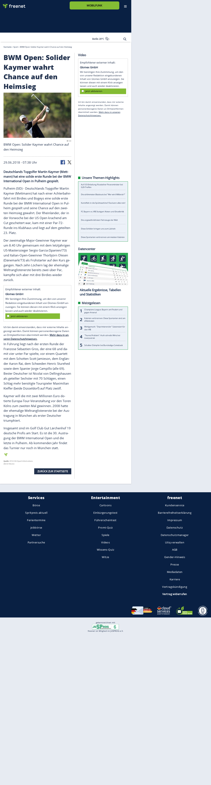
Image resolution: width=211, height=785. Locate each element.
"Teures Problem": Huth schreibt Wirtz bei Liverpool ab (102, 336)
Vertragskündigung (174, 587)
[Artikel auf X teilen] (69, 162)
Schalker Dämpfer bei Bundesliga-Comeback (103, 345)
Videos (105, 542)
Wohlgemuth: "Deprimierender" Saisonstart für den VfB (104, 328)
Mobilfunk (94, 5)
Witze (105, 557)
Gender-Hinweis (174, 557)
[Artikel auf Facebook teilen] (63, 162)
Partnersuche (36, 542)
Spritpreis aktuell (36, 513)
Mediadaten (175, 572)
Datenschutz (174, 527)
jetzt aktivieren (19, 316)
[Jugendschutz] (105, 626)
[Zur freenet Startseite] (12, 4)
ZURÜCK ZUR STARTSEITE (53, 471)
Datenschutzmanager (175, 535)
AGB (174, 550)
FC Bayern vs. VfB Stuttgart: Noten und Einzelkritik (102, 211)
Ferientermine (36, 520)
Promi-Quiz (105, 527)
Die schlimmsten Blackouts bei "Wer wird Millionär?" (103, 194)
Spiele (105, 535)
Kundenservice (174, 505)
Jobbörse (36, 527)
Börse (36, 505)
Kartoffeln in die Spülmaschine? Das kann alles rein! (103, 203)
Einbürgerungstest (105, 513)
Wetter (36, 535)
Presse (174, 565)
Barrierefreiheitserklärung (174, 513)
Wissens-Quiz (105, 550)
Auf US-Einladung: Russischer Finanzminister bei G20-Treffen (102, 185)
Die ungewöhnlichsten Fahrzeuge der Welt (99, 220)
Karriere (175, 579)
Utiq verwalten (174, 542)
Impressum (174, 520)
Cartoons (105, 505)
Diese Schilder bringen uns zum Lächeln (98, 228)
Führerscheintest (105, 520)
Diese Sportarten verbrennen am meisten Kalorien (103, 237)
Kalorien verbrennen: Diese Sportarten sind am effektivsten (104, 319)
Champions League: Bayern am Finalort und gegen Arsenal (103, 311)
